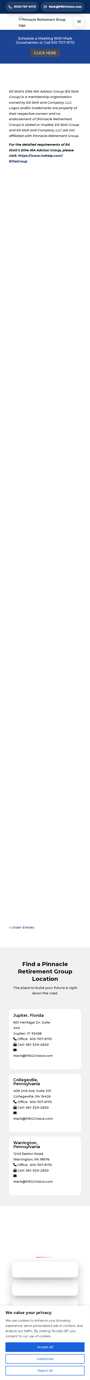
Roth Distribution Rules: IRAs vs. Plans (41, 524)
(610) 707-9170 (25, 6)
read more (22, 246)
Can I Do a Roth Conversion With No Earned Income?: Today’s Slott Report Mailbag (43, 186)
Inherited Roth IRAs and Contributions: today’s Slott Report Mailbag (44, 440)
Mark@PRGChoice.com (65, 6)
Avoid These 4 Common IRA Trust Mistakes (43, 351)
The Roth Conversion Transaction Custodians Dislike (43, 851)
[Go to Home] (45, 22)
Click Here (45, 53)
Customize (45, 1359)
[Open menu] (79, 21)
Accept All (45, 1347)
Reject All (45, 1371)
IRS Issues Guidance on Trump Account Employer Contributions (42, 606)
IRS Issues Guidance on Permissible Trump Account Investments (44, 270)
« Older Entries (21, 927)
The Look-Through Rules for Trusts (44, 771)
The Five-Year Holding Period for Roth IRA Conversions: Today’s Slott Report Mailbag (41, 689)
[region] (45, 1343)
